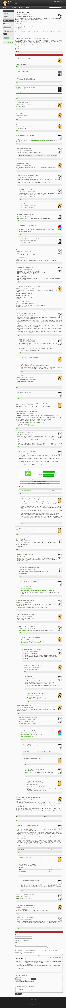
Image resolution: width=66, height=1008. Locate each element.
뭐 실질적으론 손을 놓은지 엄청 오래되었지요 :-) (30, 239)
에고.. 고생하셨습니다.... (21, 539)
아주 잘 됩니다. (23, 204)
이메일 (16, 937)
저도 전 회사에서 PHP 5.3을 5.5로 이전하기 (29, 581)
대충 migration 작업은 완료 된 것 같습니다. (25, 135)
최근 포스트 (6, 16)
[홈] (5, 3)
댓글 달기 (17, 51)
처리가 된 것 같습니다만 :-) (27, 744)
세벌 (21, 227)
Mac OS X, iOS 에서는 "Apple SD (24, 148)
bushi (19, 165)
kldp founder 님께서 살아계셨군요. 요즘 (27, 225)
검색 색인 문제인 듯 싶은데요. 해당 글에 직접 (34, 769)
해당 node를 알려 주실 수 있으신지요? (27, 626)
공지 (15, 49)
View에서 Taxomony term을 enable (27, 189)
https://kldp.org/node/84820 (24, 630)
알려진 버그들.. (19, 249)
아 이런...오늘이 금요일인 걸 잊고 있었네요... (33, 665)
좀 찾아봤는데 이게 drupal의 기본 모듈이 (25, 214)
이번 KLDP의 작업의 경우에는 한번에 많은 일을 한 (27, 825)
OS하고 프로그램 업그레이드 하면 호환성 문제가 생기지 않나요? (29, 797)
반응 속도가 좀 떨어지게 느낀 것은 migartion (26, 433)
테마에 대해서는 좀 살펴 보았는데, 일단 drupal (28, 340)
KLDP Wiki (20, 7)
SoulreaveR (20, 529)
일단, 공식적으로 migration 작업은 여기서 (25, 600)
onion (19, 540)
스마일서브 (36, 1001)
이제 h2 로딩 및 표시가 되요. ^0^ (26, 857)
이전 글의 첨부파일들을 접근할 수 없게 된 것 (26, 614)
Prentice (19, 377)
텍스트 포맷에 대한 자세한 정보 (55, 957)
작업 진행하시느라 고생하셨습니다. (23, 58)
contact (58, 1)
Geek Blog (13, 7)
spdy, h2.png (19, 817)
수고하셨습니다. (19, 528)
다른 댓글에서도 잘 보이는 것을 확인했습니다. (36, 693)
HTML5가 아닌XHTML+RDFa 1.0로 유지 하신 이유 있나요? (28, 286)
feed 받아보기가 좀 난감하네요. (22, 163)
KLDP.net (27, 7)
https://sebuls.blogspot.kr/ (25, 231)
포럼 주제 (7, 15)
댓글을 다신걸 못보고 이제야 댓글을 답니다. (29, 357)
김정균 (18, 14)
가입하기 (5, 30)
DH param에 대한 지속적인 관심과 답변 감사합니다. (31, 498)
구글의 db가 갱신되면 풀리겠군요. (34, 781)
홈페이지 (16, 942)
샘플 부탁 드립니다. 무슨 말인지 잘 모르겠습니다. (29, 718)
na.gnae (19, 115)
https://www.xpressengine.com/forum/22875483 (25, 425)
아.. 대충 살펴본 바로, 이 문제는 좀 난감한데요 (31, 649)
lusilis (19, 60)
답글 (17, 66)
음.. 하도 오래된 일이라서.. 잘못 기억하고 (27, 451)
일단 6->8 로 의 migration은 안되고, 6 (25, 917)
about (55, 1)
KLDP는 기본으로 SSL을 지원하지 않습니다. (29, 880)
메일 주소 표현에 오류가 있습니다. (24, 706)
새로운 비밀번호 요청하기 (8, 31)
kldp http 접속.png (23, 871)
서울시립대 (36, 999)
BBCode (21, 959)
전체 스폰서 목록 (28, 1003)
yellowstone (20, 288)
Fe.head (19, 72)
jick (18, 126)
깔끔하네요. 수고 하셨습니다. (22, 71)
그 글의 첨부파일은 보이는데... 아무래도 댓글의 (30, 637)
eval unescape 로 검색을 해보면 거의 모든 (33, 758)
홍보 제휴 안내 (10, 42)
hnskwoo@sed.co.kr (55, 788)
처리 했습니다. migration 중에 (24, 392)
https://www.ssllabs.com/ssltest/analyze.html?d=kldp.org (27, 411)
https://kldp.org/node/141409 (26, 588)
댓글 (16, 949)
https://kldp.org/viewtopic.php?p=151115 (24, 255)
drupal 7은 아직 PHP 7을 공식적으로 (25, 554)
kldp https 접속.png (24, 872)
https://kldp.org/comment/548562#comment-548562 (37, 698)
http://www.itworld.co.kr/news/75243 (28, 303)
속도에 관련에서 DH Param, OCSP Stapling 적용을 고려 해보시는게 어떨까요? (32, 403)
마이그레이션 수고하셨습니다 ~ (22, 103)
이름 (15, 934)
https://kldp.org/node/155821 (27, 730)
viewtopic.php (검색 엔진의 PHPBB (25, 267)
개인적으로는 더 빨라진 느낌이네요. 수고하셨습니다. (26, 87)
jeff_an (19, 104)
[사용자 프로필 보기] (60, 18)
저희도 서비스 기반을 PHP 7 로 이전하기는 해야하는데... (30, 567)
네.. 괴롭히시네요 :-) (29, 676)
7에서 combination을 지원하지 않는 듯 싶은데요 (27, 175)
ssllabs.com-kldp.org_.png (25, 490)
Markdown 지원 (19, 376)
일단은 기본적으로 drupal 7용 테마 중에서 (26, 313)
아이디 (4, 23)
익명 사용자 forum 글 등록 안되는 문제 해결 (25, 895)
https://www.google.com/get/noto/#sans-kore (41, 140)
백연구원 (19, 88)
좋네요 (17, 124)
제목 (15, 945)
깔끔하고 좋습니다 (19, 113)
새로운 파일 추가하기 (18, 977)
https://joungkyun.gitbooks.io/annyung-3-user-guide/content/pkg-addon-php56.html (37, 590)
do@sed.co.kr (35, 788)
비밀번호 (5, 26)
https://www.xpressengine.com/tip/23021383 (36, 422)
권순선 (21, 216)
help (61, 1)
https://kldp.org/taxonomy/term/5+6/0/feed (26, 167)
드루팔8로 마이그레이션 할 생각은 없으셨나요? (25, 905)
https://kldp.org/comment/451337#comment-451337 (30, 642)
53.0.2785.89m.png (22, 849)
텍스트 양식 (18, 958)
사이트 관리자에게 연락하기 (36, 1003)
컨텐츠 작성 (6, 13)
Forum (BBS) (6, 7)
